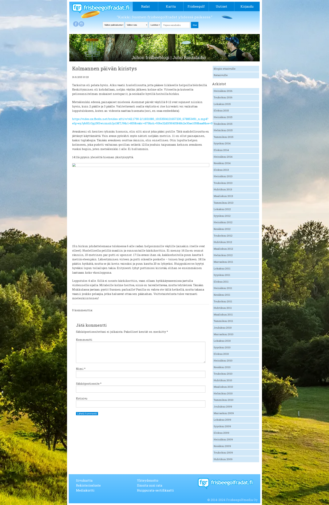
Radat (145, 6)
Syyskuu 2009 (222, 426)
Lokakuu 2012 (222, 209)
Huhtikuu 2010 (223, 380)
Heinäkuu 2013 (223, 176)
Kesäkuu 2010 (222, 367)
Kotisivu (81, 398)
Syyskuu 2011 (222, 275)
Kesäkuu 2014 (222, 163)
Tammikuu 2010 (223, 400)
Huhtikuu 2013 (223, 189)
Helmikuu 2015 (223, 130)
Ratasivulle (221, 75)
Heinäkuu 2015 (223, 117)
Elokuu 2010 (221, 354)
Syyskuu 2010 (222, 347)
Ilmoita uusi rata (149, 485)
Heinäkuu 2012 (223, 222)
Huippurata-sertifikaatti (155, 490)
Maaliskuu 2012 (223, 248)
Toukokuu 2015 (223, 123)
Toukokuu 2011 (223, 301)
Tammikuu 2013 (223, 202)
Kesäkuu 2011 (222, 294)
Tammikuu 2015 (223, 137)
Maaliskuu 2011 (223, 314)
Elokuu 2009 (221, 432)
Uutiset (221, 6)
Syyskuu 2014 (222, 143)
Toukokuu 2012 (223, 235)
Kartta (171, 6)
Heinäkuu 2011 (223, 288)
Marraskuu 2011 (223, 262)
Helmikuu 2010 (223, 393)
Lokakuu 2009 (222, 419)
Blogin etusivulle (225, 68)
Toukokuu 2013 (223, 183)
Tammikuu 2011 (223, 321)
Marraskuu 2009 (224, 413)
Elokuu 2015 (221, 110)
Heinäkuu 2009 (223, 439)
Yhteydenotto (147, 480)
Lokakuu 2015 (222, 104)
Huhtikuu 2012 (223, 242)
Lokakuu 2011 (222, 268)
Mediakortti (85, 490)
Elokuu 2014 (221, 150)
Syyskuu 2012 (222, 216)
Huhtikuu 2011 (223, 308)
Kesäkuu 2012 (222, 229)
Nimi (80, 369)
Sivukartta (84, 480)
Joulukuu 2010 (223, 327)
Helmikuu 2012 (223, 255)
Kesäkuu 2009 (222, 446)
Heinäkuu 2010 (223, 360)
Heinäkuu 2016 (223, 91)
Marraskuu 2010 (223, 334)
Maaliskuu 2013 (223, 196)
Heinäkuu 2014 (223, 156)
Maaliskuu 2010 (223, 386)
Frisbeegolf (196, 6)
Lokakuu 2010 (222, 340)
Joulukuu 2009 (223, 406)
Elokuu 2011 (221, 281)
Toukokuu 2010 (223, 373)
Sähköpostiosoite (88, 383)
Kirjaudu (247, 6)
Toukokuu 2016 (223, 97)
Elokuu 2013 (221, 170)
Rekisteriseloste (88, 485)
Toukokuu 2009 (223, 452)
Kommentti (84, 339)
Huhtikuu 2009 (223, 459)
